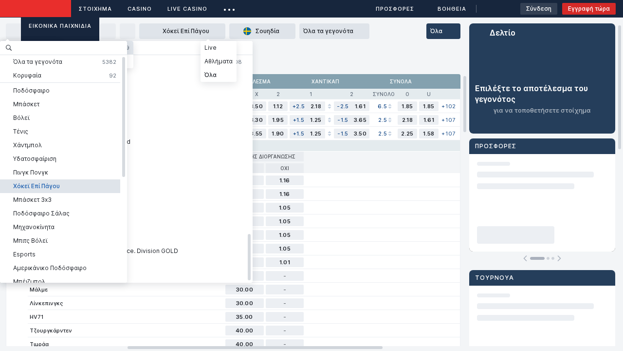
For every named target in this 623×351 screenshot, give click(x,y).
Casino (140, 8)
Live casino (187, 8)
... (229, 7)
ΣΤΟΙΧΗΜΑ (95, 8)
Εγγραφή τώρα (589, 8)
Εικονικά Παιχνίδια (60, 25)
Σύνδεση (538, 8)
